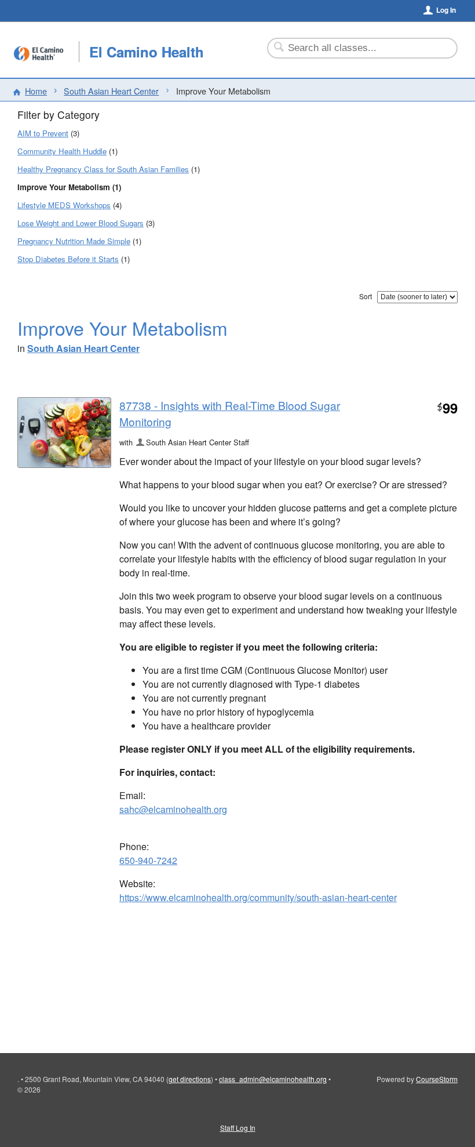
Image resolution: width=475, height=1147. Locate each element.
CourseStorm (437, 1079)
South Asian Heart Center (111, 91)
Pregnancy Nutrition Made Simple (73, 240)
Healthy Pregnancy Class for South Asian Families (103, 169)
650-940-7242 (148, 860)
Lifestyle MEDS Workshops (64, 204)
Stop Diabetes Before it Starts (68, 258)
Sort (365, 296)
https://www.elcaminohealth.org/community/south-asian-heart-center (258, 897)
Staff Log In (237, 1128)
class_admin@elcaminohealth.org (273, 1079)
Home (36, 91)
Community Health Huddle (62, 151)
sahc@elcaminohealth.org (173, 809)
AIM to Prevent (42, 133)
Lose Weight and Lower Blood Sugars (80, 222)
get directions (190, 1079)
